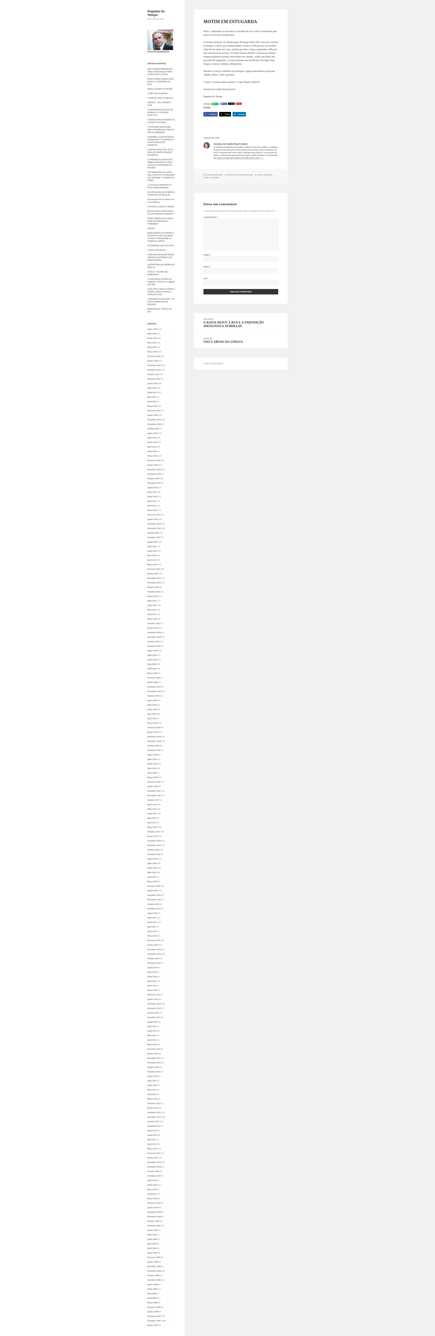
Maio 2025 (151, 397)
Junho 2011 (152, 1135)
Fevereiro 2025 (153, 410)
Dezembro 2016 (154, 840)
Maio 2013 (151, 1035)
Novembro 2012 (154, 1062)
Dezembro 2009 (154, 1212)
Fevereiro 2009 (153, 1257)
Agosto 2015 (152, 913)
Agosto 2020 (152, 650)
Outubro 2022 (153, 533)
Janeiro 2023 (152, 519)
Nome (207, 255)
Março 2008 (152, 1302)
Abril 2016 (151, 877)
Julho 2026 (151, 333)
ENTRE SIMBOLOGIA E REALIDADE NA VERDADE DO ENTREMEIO (160, 221)
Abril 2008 (151, 1298)
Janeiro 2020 (152, 682)
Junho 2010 (152, 1185)
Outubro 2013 (153, 1013)
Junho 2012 (152, 1085)
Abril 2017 (151, 822)
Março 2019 (152, 723)
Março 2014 (152, 990)
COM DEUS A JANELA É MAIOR (160, 206)
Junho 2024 (152, 442)
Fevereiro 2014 (153, 994)
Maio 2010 (151, 1189)
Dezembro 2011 (154, 1112)
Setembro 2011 (153, 1126)
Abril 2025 (151, 401)
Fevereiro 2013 (153, 1049)
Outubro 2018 (153, 745)
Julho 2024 (151, 438)
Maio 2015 (151, 927)
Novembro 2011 (154, 1117)
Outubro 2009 (153, 1221)
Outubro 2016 (153, 850)
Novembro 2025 (154, 370)
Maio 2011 (151, 1139)
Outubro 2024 (153, 428)
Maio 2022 (151, 555)
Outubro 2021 (153, 587)
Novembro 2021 (154, 582)
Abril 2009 (151, 1248)
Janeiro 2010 (152, 1207)
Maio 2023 (151, 501)
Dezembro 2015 (154, 895)
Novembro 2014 (154, 954)
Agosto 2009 (152, 1230)
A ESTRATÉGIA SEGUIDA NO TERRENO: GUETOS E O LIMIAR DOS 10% (161, 282)
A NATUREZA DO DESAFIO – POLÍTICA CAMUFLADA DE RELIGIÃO (161, 302)
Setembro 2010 (153, 1176)
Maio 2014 (151, 981)
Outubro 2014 (153, 958)
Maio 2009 (151, 1243)
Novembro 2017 (154, 795)
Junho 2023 (152, 496)
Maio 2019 (151, 714)
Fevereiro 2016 (153, 886)
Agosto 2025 (152, 383)
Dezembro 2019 (154, 687)
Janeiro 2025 (152, 415)
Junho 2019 (152, 709)
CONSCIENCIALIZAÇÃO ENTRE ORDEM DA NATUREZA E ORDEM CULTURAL (160, 257)
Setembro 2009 (153, 1225)
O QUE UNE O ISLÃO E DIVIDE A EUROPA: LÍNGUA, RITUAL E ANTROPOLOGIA (161, 292)
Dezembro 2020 (154, 632)
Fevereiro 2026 (153, 356)
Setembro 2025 (153, 379)
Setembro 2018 (153, 750)
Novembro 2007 (154, 1320)
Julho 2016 (151, 863)
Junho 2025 (152, 392)
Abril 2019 (151, 718)
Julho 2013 (151, 1026)
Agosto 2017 (152, 804)
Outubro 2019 (153, 696)
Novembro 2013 (154, 1008)
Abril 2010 (151, 1194)
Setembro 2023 (153, 483)
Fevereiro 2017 (153, 831)
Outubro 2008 (153, 1275)
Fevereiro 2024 (153, 460)
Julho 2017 (151, 809)
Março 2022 (152, 564)
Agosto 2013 (152, 1022)
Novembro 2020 (154, 637)
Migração (268, 175)
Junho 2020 (152, 659)
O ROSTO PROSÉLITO (156, 250)
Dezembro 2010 (154, 1162)
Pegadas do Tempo (156, 13)
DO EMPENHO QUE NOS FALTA (160, 245)
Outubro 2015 (153, 904)
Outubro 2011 (153, 1121)
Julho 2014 (151, 972)
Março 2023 (152, 510)
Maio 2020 (151, 664)
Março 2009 (152, 1253)
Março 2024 (152, 456)
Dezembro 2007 (154, 1316)
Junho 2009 (152, 1239)
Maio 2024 (151, 447)
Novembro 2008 (154, 1271)
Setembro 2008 (153, 1280)
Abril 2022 (151, 560)
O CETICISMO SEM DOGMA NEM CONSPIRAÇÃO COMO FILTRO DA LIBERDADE (161, 130)
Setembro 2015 (153, 908)
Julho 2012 (151, 1080)
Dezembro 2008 (154, 1266)
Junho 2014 (152, 976)
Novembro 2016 (154, 845)
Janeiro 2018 (152, 786)
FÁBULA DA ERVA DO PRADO (160, 89)
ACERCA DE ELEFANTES (157, 93)
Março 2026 (152, 351)
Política (206, 177)
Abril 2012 (151, 1094)
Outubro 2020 (153, 641)
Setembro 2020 (153, 646)
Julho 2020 (151, 655)
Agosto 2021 (152, 596)
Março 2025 (152, 406)
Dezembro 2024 (154, 419)
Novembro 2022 (154, 528)
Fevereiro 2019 (153, 727)
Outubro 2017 (153, 800)
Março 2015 (152, 936)
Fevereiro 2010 (153, 1203)
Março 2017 (152, 827)
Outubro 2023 (153, 478)
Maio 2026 (151, 342)
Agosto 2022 (152, 542)
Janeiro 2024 (152, 465)
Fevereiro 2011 (153, 1153)
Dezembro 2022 (154, 524)
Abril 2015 (151, 931)
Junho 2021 (152, 605)
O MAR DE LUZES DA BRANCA (160, 98)
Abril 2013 (151, 1040)
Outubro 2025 (153, 374)
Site (205, 278)
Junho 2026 (152, 338)
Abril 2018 (151, 773)
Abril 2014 (151, 985)
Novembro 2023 (154, 474)
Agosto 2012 (152, 1076)
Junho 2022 (152, 551)
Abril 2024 (151, 451)
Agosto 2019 (152, 700)
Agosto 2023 (152, 487)
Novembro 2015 (154, 899)
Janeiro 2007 (152, 1325)
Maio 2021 (151, 610)
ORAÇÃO (151, 228)
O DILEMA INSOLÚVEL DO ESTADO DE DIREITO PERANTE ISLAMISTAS (160, 152)
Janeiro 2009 (152, 1262)
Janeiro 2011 (152, 1157)
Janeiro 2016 (152, 890)
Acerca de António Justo (158, 51)
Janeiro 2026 (152, 361)
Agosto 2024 (152, 433)
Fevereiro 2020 (153, 677)
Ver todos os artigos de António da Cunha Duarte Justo (237, 158)
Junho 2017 (152, 813)
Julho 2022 (151, 546)
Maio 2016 (151, 872)
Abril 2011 (151, 1144)
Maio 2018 (151, 768)
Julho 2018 (151, 759)
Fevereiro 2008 (153, 1307)
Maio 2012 (151, 1090)
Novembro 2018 (154, 741)
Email (207, 266)
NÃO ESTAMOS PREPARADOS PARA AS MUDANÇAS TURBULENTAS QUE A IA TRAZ (160, 72)
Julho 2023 (151, 492)
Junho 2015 (152, 922)
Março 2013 (152, 1044)
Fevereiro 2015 (153, 940)
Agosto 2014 (152, 967)
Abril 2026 (151, 347)
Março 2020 (152, 673)
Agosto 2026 (152, 329)
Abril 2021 (151, 614)
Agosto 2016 (152, 859)
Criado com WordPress (213, 363)
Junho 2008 (152, 1289)
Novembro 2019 (154, 691)
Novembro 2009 (154, 1216)
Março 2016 (152, 881)
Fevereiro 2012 (153, 1103)
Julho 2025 (151, 388)
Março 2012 (152, 1099)
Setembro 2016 (153, 854)
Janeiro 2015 (152, 945)
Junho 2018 (152, 764)
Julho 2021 (151, 601)
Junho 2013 (152, 1031)
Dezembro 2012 (154, 1058)
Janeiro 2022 (152, 573)
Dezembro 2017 (154, 791)
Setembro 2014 (153, 963)
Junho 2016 (152, 868)
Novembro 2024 (154, 424)
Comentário (210, 217)
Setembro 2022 (153, 537)
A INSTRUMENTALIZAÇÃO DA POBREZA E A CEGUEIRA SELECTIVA (160, 112)
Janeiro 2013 (152, 1053)
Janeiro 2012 (152, 1108)
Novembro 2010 (154, 1167)
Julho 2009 (151, 1234)
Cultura (260, 175)
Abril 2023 (151, 505)
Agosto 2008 (152, 1284)
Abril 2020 (151, 668)
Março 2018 (152, 777)
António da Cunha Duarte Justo (240, 175)
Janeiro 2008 (152, 1311)
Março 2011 (152, 1148)
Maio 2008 (151, 1293)
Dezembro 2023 (154, 469)
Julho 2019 (151, 705)
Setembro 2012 (153, 1071)
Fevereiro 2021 (153, 623)
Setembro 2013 (153, 1017)
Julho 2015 (151, 917)
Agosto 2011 (152, 1130)
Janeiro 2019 (152, 732)
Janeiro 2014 (152, 999)
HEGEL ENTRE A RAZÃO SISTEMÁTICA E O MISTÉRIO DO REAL (160, 82)
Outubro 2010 (153, 1171)
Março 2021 (152, 619)
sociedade (215, 177)
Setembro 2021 (153, 591)
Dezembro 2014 (154, 949)
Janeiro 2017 (152, 836)
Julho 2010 (151, 1180)
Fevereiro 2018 (153, 782)
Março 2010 (152, 1198)
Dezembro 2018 (154, 736)
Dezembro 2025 (154, 365)
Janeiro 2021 (152, 628)
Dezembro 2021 (154, 578)
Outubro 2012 (153, 1067)
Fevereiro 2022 (153, 569)
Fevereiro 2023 (153, 514)
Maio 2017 (151, 818)
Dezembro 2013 (154, 1004)
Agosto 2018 (152, 754)
